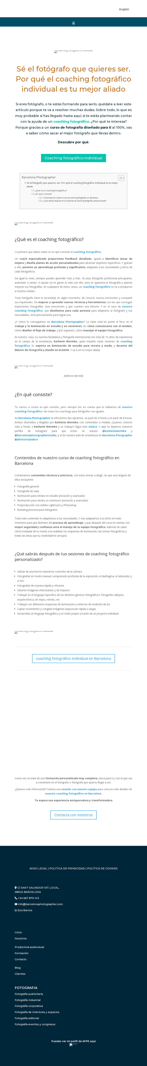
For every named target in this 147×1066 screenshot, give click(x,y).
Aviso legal (38, 868)
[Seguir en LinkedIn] (25, 921)
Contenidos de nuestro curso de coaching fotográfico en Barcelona (70, 197)
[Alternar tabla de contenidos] (119, 178)
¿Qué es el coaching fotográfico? (51, 190)
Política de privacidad (67, 868)
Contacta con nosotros (73, 814)
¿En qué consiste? (43, 194)
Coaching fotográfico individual (73, 158)
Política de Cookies (102, 868)
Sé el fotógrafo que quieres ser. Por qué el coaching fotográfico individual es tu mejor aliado (72, 184)
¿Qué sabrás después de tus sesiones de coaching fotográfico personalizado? (74, 201)
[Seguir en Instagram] (32, 921)
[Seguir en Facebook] (17, 921)
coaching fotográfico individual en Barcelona (73, 658)
